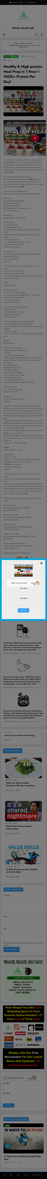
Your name (23, 588)
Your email (23, 598)
